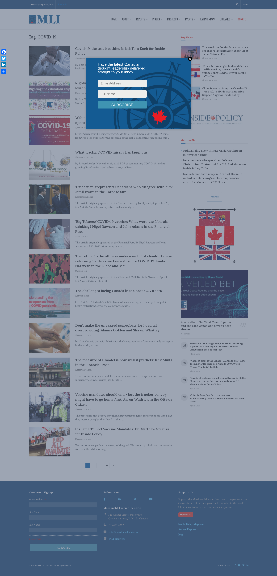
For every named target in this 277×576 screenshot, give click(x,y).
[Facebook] (4, 52)
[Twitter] (4, 58)
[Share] (4, 71)
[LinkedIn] (4, 65)
